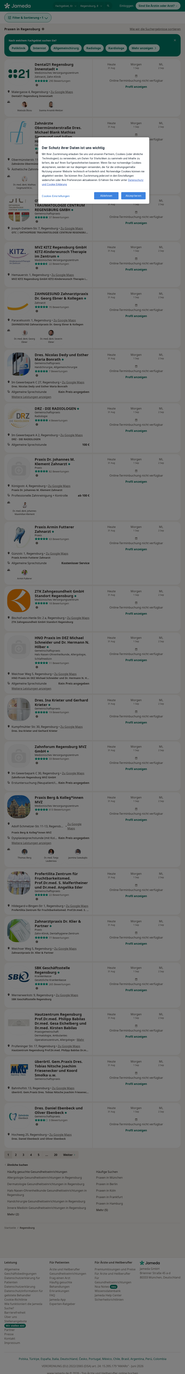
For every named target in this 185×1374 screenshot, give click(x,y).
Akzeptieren (133, 195)
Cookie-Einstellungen (56, 196)
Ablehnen (106, 195)
